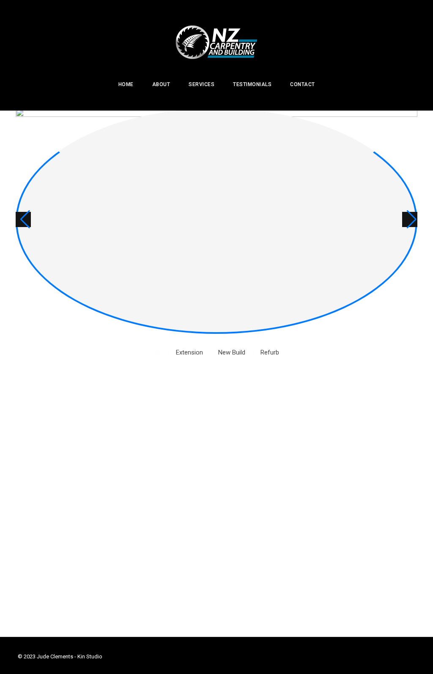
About (161, 84)
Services (201, 84)
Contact (302, 84)
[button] (23, 219)
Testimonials (252, 84)
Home (126, 84)
